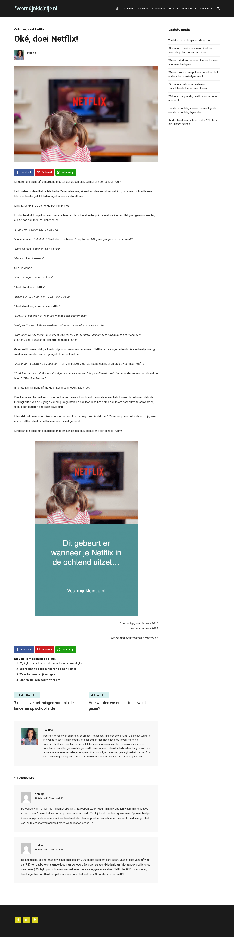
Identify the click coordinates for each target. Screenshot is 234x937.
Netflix (39, 29)
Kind (31, 29)
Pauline (48, 730)
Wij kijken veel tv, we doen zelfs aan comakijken (51, 663)
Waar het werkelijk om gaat (37, 674)
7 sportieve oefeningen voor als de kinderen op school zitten (44, 706)
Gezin (141, 8)
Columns (129, 8)
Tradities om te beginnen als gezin (189, 40)
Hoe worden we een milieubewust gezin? (117, 706)
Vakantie (157, 8)
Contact (205, 8)
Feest (172, 8)
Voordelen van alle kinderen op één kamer (48, 669)
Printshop (187, 8)
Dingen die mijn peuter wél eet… (41, 680)
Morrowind (151, 638)
